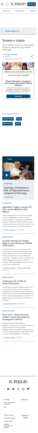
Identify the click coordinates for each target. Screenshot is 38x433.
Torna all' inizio (25, 417)
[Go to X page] (18, 389)
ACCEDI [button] (25, 75)
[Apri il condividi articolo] (32, 56)
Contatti (6, 399)
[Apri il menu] (2, 4)
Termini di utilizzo (10, 418)
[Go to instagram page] (23, 389)
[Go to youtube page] (13, 389)
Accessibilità (8, 421)
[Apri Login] (7, 4)
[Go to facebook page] (8, 389)
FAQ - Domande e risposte (9, 403)
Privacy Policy (9, 415)
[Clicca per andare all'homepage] (18, 382)
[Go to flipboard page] (28, 389)
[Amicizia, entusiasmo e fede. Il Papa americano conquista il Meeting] (18, 171)
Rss (5, 407)
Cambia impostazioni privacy (8, 426)
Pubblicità (24, 399)
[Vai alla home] (18, 4)
